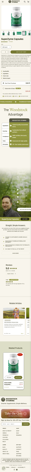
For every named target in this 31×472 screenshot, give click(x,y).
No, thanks (22, 245)
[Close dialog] (29, 225)
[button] (4, 468)
